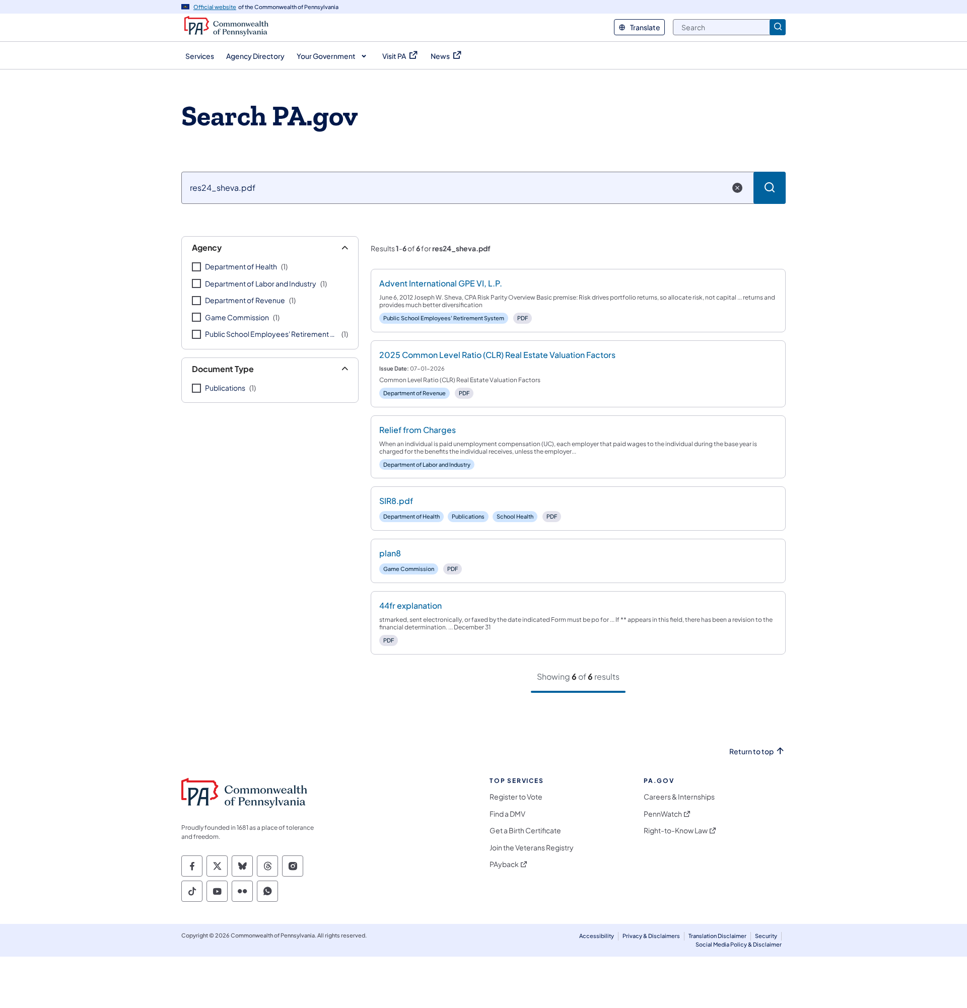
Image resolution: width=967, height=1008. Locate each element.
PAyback (504, 864)
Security (766, 935)
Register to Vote (516, 797)
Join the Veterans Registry (532, 847)
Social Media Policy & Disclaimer (739, 944)
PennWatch (663, 814)
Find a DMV (507, 814)
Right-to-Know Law (676, 830)
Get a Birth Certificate (525, 830)
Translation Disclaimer (717, 935)
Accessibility (596, 935)
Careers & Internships (679, 797)
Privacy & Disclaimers (651, 935)
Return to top (751, 751)
